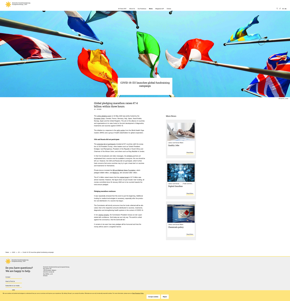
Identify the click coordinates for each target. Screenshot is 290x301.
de (283, 9)
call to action (121, 130)
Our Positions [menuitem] (142, 9)
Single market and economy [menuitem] (146, 4)
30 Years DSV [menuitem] (122, 9)
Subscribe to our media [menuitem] (12, 286)
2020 (13, 252)
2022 (150, 4)
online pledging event (104, 116)
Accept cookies (153, 297)
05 (19, 252)
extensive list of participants (106, 144)
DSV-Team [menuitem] (132, 4)
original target (124, 177)
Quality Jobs (173, 145)
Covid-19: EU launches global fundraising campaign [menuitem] (38, 252)
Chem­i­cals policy (176, 227)
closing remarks (103, 215)
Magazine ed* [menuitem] (159, 9)
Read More (190, 152)
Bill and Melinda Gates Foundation (124, 170)
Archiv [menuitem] (157, 4)
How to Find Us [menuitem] (10, 281)
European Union (99, 118)
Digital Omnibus (175, 186)
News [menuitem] (151, 9)
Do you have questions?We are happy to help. (19, 269)
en (285, 9)
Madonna (116, 172)
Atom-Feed (280, 8)
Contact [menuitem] (8, 277)
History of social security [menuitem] (126, 4)
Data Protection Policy (138, 293)
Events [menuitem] (169, 9)
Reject (165, 297)
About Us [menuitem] (132, 9)
